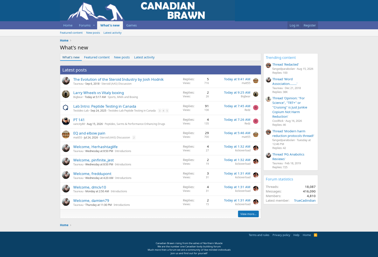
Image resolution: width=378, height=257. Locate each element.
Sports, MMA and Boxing (123, 97)
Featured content (71, 33)
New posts (93, 33)
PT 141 (79, 119)
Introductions (123, 151)
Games (131, 25)
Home (67, 25)
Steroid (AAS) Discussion (116, 84)
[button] (94, 25)
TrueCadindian (305, 200)
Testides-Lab (81, 110)
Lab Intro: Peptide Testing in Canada (104, 106)
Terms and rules (259, 235)
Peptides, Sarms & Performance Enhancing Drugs (135, 124)
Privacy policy (281, 235)
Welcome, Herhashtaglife (95, 146)
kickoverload (242, 150)
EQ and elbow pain (89, 133)
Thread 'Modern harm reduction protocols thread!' (293, 133)
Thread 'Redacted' (285, 64)
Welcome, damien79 (91, 200)
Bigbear (78, 97)
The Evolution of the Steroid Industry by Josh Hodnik (118, 79)
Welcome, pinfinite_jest (93, 160)
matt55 (246, 83)
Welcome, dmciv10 (89, 187)
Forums (85, 25)
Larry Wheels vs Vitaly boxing (98, 92)
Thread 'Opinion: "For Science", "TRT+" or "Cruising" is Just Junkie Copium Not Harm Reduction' (289, 107)
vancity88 (79, 124)
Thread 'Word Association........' (284, 81)
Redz (247, 110)
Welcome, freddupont (92, 173)
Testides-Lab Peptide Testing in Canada (132, 110)
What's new (110, 25)
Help (296, 235)
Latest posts (74, 70)
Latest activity (112, 33)
